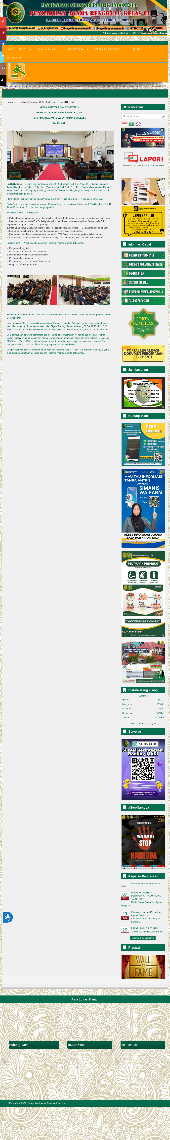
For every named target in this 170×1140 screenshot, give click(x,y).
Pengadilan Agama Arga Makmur (136, 1061)
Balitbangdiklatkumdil (77, 1074)
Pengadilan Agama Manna (133, 1065)
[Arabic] (131, 124)
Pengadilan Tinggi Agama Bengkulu (138, 1052)
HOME (10, 49)
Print (54, 102)
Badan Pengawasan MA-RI (80, 1056)
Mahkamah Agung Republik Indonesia (85, 1052)
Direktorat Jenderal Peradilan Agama (84, 1069)
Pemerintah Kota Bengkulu (133, 1095)
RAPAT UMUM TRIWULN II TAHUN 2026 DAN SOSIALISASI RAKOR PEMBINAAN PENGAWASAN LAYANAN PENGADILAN (142, 912)
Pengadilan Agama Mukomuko (135, 1078)
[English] (138, 124)
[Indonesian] (124, 124)
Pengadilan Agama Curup (133, 1056)
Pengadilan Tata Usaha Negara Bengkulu (140, 1091)
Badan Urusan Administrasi (80, 1061)
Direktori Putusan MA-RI (79, 1065)
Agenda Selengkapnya (143, 938)
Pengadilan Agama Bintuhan (134, 1082)
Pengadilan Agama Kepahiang (135, 1087)
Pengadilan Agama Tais (132, 1074)
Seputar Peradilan (18, 86)
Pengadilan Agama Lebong (133, 1069)
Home (5, 86)
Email (61, 102)
